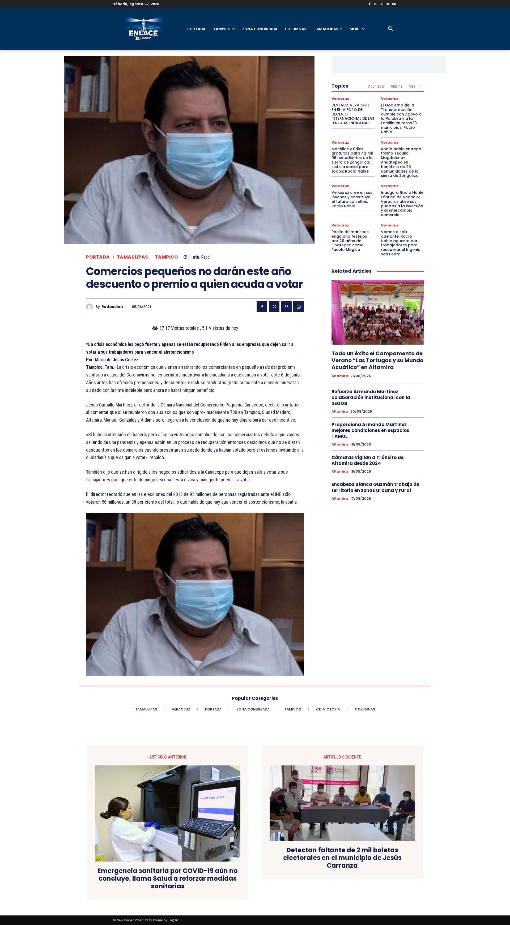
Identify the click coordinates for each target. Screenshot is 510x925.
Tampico (166, 257)
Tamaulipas (132, 257)
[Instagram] (376, 4)
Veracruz (340, 98)
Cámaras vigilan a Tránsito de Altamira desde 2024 (367, 460)
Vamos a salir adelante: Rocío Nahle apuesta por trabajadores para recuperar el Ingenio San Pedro (400, 243)
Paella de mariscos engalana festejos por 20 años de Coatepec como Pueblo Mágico (350, 240)
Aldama (396, 86)
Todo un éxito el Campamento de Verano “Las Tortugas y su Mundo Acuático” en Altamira (377, 360)
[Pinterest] (286, 306)
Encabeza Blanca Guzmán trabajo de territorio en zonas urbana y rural (375, 487)
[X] (382, 4)
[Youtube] (394, 4)
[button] (390, 29)
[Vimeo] (388, 4)
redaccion (112, 307)
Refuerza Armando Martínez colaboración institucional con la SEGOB (371, 397)
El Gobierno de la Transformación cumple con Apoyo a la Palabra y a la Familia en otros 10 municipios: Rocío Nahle (401, 118)
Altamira (340, 376)
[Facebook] (370, 4)
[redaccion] (90, 306)
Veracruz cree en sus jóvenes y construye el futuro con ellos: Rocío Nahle (352, 199)
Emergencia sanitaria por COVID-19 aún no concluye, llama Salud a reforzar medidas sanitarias (167, 878)
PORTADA (98, 257)
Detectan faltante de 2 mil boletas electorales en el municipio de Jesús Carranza (342, 857)
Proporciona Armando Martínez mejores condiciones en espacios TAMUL (370, 430)
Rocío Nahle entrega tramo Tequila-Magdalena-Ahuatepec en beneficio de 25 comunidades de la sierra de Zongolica (401, 162)
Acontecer (376, 86)
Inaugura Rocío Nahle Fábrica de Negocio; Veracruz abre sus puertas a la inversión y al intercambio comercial (402, 203)
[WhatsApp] (298, 306)
